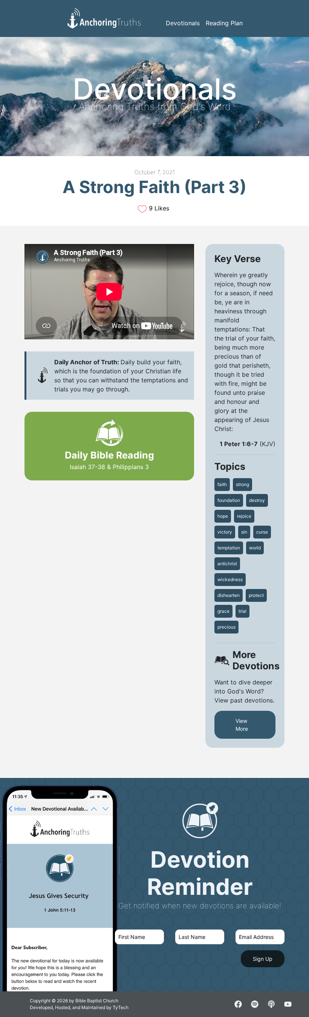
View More (242, 725)
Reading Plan (224, 23)
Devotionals (183, 23)
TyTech (120, 1007)
